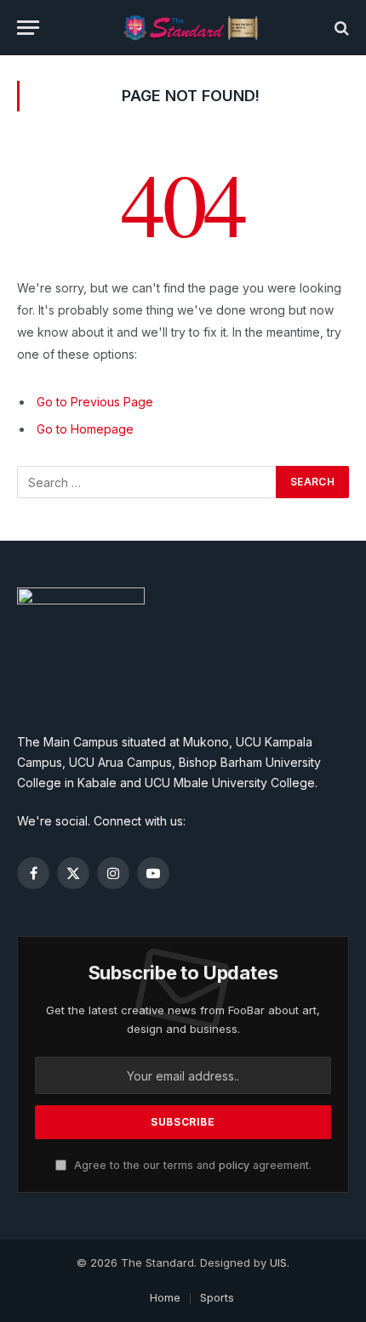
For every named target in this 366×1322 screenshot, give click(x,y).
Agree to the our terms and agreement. (191, 1165)
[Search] (340, 28)
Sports (217, 1297)
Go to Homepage (85, 429)
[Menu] (28, 28)
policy (234, 1165)
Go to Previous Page (95, 401)
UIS (278, 1262)
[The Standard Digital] (191, 27)
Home (165, 1297)
